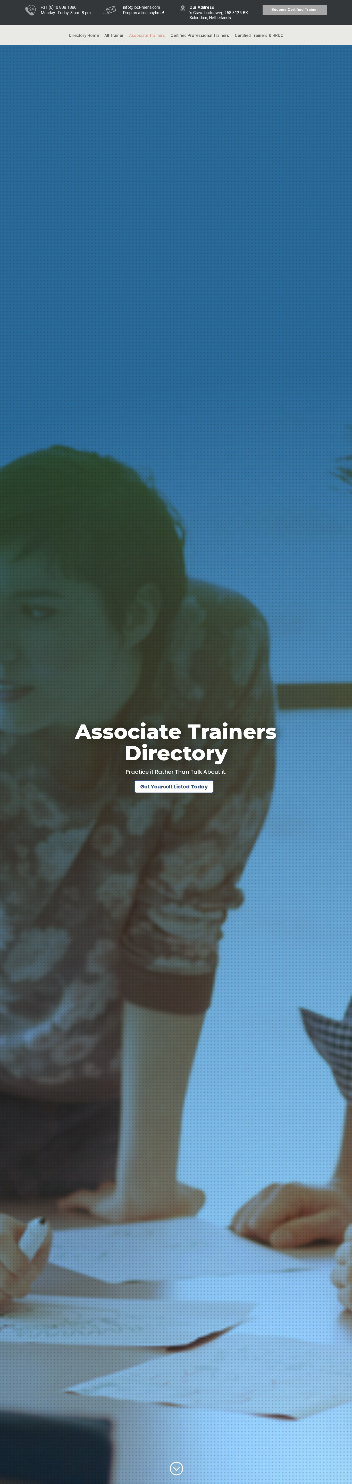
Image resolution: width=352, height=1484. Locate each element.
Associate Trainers (147, 36)
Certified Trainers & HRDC (259, 36)
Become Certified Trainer (294, 9)
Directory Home (84, 36)
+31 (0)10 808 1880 (59, 7)
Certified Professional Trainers (200, 36)
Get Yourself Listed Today (174, 786)
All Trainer (113, 36)
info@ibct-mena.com (141, 7)
